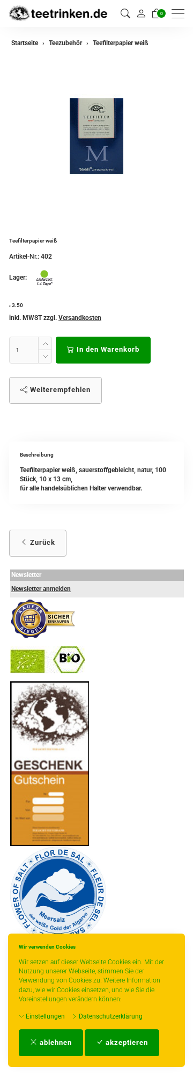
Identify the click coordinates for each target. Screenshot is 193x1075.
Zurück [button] (41, 542)
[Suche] (125, 13)
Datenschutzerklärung (110, 1016)
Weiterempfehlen (59, 390)
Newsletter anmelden (41, 589)
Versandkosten (79, 318)
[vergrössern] (96, 136)
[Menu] (180, 14)
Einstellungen (44, 1016)
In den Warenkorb (107, 349)
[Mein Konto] (141, 13)
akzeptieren (125, 1042)
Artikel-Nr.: (24, 256)
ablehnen (55, 1042)
